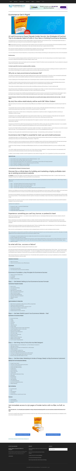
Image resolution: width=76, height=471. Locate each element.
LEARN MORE (11, 456)
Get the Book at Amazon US (53, 434)
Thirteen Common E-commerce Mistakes (35, 455)
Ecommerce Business (36, 467)
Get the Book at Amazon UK (22, 434)
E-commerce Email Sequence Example (35, 457)
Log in (48, 467)
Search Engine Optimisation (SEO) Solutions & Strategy (38, 459)
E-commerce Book (43, 467)
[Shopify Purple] (48, 9)
